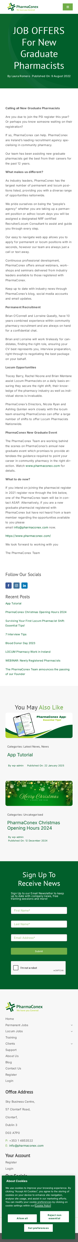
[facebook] (8, 585)
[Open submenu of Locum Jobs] (71, 1031)
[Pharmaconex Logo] (22, 4)
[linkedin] (24, 585)
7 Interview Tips (16, 634)
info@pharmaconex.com (31, 527)
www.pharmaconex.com (43, 466)
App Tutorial (13, 603)
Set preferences (38, 1228)
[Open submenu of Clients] (71, 1043)
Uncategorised (33, 814)
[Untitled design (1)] (39, 782)
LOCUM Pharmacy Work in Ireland (27, 651)
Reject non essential (54, 1217)
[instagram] (16, 585)
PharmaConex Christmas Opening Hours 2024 (36, 612)
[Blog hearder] (39, 714)
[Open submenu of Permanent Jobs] (71, 1025)
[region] (38, 1207)
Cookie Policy (42, 1205)
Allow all (22, 1218)
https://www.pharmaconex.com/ (28, 536)
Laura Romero (21, 76)
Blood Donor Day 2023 (20, 643)
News (45, 746)
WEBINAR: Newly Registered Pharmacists (32, 660)
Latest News (31, 746)
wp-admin (18, 765)
